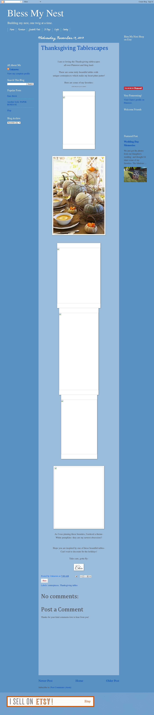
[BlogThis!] (83, 576)
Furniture (21, 29)
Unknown (14, 69)
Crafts (56, 29)
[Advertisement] (19, 47)
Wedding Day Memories (131, 143)
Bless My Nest (35, 12)
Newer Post (45, 680)
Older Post (112, 680)
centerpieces (53, 585)
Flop (9, 110)
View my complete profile (18, 73)
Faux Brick (12, 95)
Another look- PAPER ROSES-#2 (16, 103)
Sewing (65, 29)
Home (12, 29)
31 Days (47, 29)
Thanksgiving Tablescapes (74, 48)
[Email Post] (76, 576)
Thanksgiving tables (68, 585)
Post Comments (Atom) (61, 687)
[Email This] (81, 576)
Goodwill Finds (34, 29)
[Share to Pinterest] (90, 576)
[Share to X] (85, 576)
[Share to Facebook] (88, 576)
